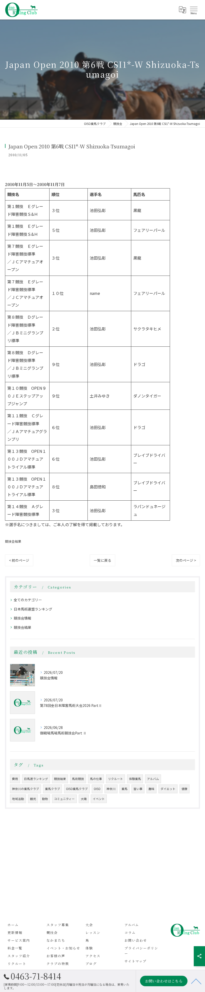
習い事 (138, 789)
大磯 (84, 799)
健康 (185, 789)
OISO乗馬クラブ (77, 789)
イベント (99, 799)
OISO (97, 789)
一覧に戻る (102, 560)
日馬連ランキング (36, 779)
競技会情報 (22, 618)
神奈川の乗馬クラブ (25, 789)
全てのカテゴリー (28, 599)
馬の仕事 (96, 779)
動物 (45, 799)
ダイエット (168, 789)
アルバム (153, 779)
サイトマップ (135, 961)
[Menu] (193, 9)
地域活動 (18, 799)
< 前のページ (19, 560)
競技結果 (60, 779)
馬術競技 (78, 779)
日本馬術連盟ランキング (33, 609)
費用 (15, 779)
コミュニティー (64, 799)
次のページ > (186, 560)
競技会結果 (13, 541)
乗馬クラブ (52, 789)
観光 (33, 799)
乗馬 (125, 789)
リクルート (115, 779)
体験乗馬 (135, 779)
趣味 (151, 789)
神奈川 (111, 789)
